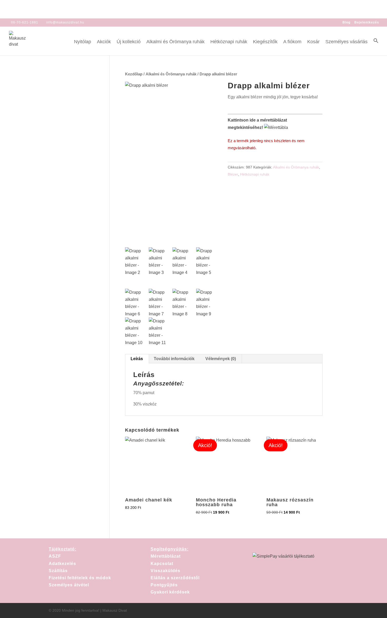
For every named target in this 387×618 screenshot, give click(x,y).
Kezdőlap (133, 74)
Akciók (104, 42)
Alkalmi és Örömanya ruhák (175, 42)
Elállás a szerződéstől (175, 578)
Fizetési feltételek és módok (80, 578)
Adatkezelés (62, 563)
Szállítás (58, 570)
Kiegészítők (265, 42)
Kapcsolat (162, 563)
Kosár (313, 42)
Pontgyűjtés (164, 585)
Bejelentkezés (366, 22)
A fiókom (292, 42)
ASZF (55, 556)
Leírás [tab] (137, 358)
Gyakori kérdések (170, 592)
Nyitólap (82, 42)
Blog (346, 22)
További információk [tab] (174, 358)
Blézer (233, 174)
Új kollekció (129, 42)
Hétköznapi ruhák (228, 42)
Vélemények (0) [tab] (220, 358)
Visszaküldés (165, 570)
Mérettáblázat (166, 556)
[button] (376, 46)
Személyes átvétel (69, 585)
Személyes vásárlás (346, 42)
